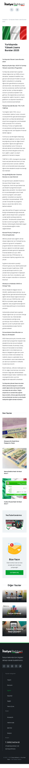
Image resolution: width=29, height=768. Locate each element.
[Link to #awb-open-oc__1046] (12, 10)
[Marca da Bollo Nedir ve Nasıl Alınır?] (14, 449)
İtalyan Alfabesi (14, 613)
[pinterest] (16, 666)
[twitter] (8, 666)
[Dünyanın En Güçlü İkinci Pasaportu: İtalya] (14, 419)
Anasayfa (4, 19)
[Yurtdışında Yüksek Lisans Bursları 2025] (14, 27)
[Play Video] (14, 525)
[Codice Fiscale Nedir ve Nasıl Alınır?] (14, 479)
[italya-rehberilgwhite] (12, 650)
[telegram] (20, 666)
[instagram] (12, 666)
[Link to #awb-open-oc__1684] (17, 10)
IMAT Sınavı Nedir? (14, 598)
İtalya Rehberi (15, 757)
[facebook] (4, 666)
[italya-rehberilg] (14, 3)
